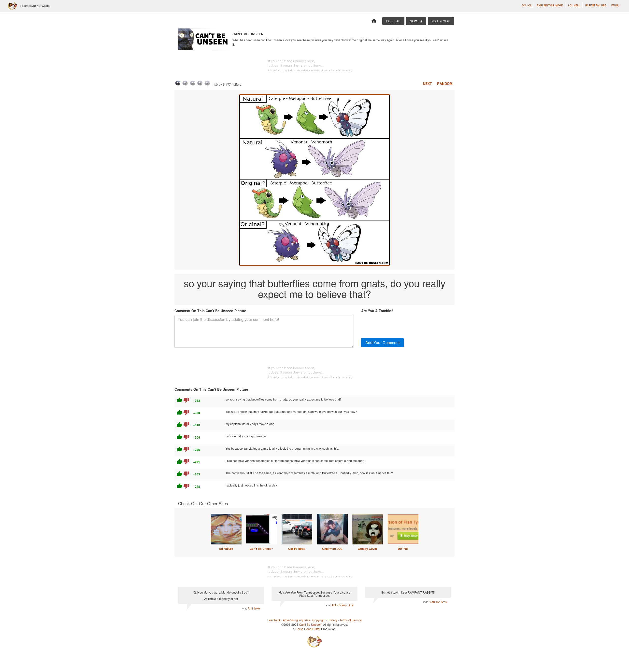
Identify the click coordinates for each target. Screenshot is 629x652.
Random (445, 83)
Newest (416, 21)
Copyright (318, 620)
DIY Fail (403, 548)
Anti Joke (254, 608)
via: (245, 608)
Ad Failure (226, 548)
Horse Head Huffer (307, 629)
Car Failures (296, 548)
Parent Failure (595, 5)
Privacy (332, 620)
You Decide (441, 21)
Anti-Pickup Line (342, 605)
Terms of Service (351, 620)
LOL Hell (574, 5)
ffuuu (615, 5)
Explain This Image (550, 5)
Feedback (274, 620)
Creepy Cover (367, 548)
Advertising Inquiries (296, 620)
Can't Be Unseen (261, 548)
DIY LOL (527, 5)
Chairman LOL (332, 548)
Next (427, 83)
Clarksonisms (438, 602)
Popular (393, 21)
